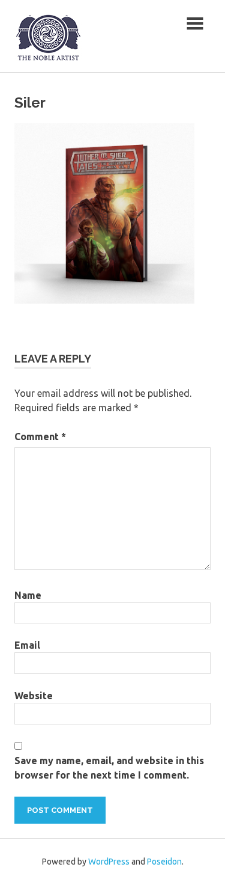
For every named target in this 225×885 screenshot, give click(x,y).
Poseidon (164, 861)
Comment (40, 436)
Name (27, 595)
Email (27, 645)
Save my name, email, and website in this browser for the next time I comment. (109, 767)
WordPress (109, 861)
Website (33, 695)
